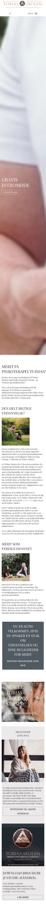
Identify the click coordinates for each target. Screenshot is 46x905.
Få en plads (11, 192)
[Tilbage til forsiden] (23, 4)
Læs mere (23, 897)
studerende (28, 500)
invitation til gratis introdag (23, 811)
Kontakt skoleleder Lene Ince (23, 663)
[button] (10, 13)
